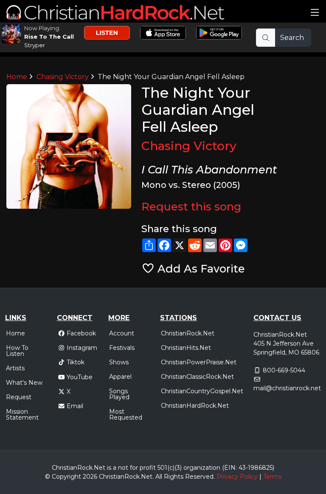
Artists (15, 368)
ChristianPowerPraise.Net (198, 362)
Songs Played (119, 394)
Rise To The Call (49, 36)
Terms (272, 476)
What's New (24, 383)
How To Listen (17, 351)
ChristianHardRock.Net (195, 406)
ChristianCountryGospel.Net (202, 391)
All (158, 476)
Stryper (34, 45)
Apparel (120, 377)
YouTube (80, 377)
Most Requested (125, 414)
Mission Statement (22, 414)
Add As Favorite (200, 268)
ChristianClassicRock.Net (197, 377)
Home (16, 77)
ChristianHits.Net (186, 348)
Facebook (81, 333)
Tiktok (75, 362)
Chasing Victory (63, 77)
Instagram (82, 348)
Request (18, 397)
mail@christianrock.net (287, 388)
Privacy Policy (237, 476)
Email (75, 406)
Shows (119, 362)
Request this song (191, 206)
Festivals (122, 348)
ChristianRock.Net (187, 333)
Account (121, 333)
